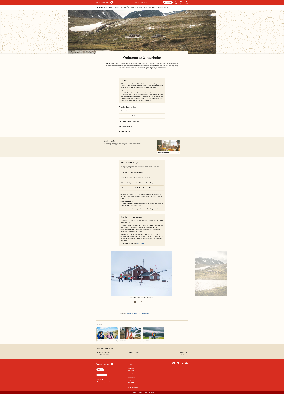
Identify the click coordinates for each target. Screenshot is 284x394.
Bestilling (111, 7)
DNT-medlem (167, 2)
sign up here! (140, 243)
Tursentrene (131, 382)
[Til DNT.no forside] (104, 2)
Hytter (131, 2)
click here (127, 198)
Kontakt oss (159, 7)
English (166, 7)
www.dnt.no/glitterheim (105, 352)
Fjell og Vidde (131, 380)
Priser (146, 7)
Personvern (130, 385)
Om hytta (151, 7)
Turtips (137, 2)
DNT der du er (133, 392)
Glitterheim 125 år (101, 7)
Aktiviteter (144, 2)
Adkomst (123, 7)
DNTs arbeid (131, 370)
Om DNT (130, 364)
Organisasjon (131, 373)
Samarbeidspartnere (133, 387)
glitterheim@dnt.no (104, 354)
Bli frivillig (100, 370)
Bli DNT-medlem (102, 375)
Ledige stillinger (131, 377)
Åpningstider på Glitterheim (135, 7)
